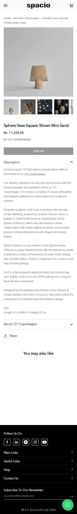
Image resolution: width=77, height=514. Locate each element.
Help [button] (7, 470)
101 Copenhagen (34, 174)
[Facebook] (7, 442)
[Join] (68, 496)
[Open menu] (6, 5)
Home (7, 18)
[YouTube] (44, 442)
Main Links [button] (11, 452)
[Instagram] (35, 442)
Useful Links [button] (12, 461)
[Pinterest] (25, 442)
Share (13, 336)
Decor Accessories (26, 18)
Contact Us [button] (11, 478)
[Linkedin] (16, 442)
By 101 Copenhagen (17, 140)
